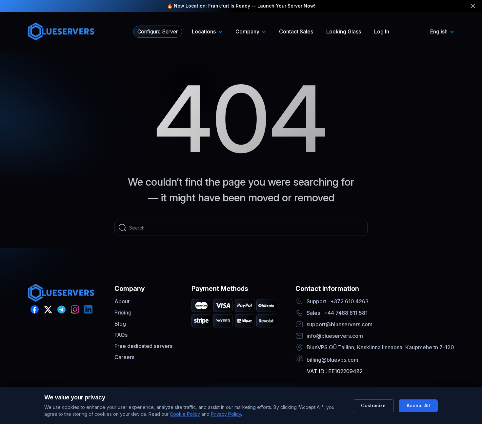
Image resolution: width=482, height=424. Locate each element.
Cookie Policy (185, 414)
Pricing (122, 312)
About (122, 301)
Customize (373, 405)
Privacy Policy (226, 414)
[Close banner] (472, 5)
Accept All (418, 405)
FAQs (121, 335)
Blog (120, 323)
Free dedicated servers (143, 346)
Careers (124, 357)
